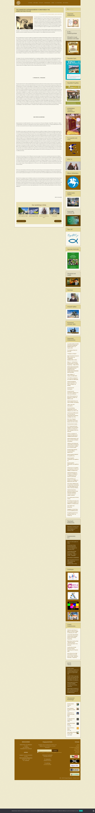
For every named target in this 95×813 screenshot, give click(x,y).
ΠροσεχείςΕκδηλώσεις (70, 521)
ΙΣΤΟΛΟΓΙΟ (41, 2)
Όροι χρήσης (77, 752)
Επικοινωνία (77, 751)
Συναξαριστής (77, 748)
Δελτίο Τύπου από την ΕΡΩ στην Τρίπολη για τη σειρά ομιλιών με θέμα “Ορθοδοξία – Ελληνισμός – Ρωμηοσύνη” (72, 655)
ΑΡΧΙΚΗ (30, 2)
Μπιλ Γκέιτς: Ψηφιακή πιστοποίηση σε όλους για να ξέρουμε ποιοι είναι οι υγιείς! (72, 420)
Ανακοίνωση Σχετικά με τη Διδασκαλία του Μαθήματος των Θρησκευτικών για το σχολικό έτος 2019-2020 (72, 474)
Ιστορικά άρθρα (71, 306)
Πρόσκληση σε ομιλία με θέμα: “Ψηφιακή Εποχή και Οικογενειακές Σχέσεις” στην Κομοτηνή (72, 643)
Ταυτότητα (77, 746)
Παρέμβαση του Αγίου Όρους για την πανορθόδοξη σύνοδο (72, 510)
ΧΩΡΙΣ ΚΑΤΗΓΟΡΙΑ (58, 14)
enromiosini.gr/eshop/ (47, 764)
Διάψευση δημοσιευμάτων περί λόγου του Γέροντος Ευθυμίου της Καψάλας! (72, 440)
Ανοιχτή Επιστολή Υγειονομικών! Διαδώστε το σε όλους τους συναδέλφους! (72, 392)
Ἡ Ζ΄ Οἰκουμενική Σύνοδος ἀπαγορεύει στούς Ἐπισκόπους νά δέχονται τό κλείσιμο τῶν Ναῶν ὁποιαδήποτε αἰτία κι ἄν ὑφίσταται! (72, 429)
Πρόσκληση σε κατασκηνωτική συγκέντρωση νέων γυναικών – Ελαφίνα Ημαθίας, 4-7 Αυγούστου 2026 (72, 528)
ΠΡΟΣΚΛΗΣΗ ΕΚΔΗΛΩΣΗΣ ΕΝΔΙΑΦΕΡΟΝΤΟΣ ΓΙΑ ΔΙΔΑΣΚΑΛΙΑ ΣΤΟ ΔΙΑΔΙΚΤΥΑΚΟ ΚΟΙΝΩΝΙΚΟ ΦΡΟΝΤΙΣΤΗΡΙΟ (72, 369)
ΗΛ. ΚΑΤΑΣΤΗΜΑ (58, 2)
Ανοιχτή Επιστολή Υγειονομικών (70, 388)
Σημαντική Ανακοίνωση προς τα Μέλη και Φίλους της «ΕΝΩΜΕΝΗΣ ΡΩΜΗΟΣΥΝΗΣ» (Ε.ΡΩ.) (73, 357)
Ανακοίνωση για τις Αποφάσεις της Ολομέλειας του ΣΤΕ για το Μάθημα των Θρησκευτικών (73, 469)
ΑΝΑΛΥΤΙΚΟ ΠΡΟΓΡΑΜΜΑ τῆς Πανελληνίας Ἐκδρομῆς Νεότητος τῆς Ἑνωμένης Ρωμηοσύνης (72, 636)
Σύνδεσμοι (70, 569)
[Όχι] (93, 811)
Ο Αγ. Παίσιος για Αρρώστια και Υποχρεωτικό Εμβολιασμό (72, 379)
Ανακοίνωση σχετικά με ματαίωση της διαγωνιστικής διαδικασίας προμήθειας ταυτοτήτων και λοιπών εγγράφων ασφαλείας (72, 492)
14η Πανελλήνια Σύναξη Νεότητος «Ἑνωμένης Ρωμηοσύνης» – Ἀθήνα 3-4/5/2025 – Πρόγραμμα (72, 553)
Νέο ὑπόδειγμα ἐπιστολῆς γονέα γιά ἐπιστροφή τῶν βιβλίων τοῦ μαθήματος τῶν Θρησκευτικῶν (73, 502)
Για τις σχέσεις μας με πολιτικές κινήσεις (73, 498)
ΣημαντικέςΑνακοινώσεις (71, 339)
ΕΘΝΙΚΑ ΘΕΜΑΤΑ (51, 14)
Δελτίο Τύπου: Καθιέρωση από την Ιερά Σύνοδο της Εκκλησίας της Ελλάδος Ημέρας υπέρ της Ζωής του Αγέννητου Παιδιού (73, 485)
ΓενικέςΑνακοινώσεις (71, 625)
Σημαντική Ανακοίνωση (71, 14)
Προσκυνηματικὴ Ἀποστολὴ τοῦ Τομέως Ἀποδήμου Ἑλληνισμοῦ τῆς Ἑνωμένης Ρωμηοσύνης (72, 684)
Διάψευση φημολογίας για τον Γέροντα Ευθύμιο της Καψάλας (73, 402)
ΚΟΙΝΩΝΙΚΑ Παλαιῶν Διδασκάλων (71, 110)
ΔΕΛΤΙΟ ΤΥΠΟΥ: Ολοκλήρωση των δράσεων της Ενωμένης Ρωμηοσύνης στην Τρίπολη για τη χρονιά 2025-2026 (72, 671)
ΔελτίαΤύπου (69, 663)
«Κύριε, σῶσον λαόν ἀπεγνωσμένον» (71, 405)
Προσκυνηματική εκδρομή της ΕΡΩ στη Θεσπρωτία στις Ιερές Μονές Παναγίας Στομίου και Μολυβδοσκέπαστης (72, 690)
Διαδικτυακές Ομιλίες (71, 193)
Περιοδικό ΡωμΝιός (73, 83)
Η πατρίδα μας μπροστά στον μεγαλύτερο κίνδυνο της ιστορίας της (72, 514)
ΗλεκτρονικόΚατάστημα (70, 698)
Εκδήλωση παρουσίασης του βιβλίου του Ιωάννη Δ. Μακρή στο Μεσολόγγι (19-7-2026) (72, 631)
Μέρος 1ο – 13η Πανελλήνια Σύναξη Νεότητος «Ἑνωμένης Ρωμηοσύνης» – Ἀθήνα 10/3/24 (73, 363)
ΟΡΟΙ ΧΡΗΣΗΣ (65, 2)
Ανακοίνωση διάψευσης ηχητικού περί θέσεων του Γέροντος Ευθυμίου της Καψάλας (72, 383)
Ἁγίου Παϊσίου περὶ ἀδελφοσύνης (70, 506)
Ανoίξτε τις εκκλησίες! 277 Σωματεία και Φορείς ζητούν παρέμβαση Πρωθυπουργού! (72, 435)
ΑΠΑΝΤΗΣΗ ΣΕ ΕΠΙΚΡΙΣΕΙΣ (73, 557)
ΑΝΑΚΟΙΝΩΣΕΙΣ (47, 2)
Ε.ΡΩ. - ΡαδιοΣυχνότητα (72, 32)
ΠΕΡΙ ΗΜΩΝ (35, 2)
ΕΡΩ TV (69, 159)
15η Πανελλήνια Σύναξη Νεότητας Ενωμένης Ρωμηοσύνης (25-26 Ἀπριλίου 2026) (72, 649)
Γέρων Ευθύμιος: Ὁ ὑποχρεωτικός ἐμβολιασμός (72, 375)
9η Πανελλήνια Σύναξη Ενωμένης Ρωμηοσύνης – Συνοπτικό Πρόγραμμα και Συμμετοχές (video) (72, 547)
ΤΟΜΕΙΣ (52, 2)
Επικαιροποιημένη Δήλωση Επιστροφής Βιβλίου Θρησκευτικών (72, 451)
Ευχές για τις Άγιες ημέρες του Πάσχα (72, 542)
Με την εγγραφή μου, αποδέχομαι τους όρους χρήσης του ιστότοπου (50, 752)
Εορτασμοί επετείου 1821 (71, 323)
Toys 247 (70, 229)
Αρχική (78, 744)
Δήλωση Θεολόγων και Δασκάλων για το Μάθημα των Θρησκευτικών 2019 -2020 (72, 480)
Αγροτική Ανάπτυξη (73, 249)
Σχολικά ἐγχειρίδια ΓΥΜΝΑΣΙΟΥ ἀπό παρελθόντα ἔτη (73, 459)
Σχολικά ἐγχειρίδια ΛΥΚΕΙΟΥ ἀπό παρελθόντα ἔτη (72, 455)
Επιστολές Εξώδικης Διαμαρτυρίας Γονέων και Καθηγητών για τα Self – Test (72, 409)
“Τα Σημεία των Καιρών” (72, 353)
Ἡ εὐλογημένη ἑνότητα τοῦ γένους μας (72, 351)
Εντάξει (81, 810)
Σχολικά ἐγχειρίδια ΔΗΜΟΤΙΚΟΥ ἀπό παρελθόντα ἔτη (73, 464)
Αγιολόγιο (70, 290)
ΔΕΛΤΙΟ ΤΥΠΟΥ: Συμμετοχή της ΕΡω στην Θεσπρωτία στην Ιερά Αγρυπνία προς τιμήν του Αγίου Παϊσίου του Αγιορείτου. (73, 678)
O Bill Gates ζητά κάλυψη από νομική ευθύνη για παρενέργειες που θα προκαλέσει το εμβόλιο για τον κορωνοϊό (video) (73, 445)
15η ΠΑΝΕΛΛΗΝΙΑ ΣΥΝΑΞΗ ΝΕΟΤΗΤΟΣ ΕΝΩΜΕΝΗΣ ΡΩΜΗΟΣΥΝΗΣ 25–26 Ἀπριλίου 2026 (73, 346)
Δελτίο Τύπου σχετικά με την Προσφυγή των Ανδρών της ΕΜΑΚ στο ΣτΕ (72, 397)
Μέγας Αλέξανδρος (72, 173)
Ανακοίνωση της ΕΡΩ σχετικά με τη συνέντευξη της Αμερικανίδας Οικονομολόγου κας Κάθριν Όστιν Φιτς (72, 414)
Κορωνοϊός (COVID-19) (70, 212)
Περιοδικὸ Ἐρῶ (71, 58)
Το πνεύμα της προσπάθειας (74, 747)
